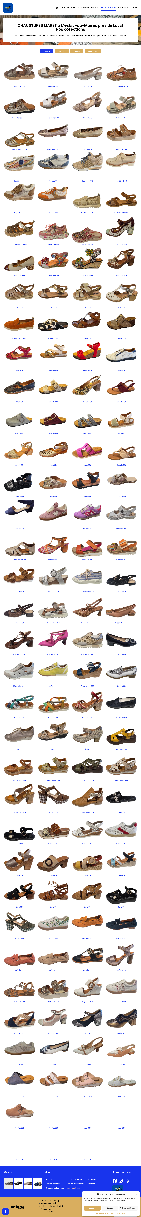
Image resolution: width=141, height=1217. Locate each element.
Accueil (49, 1179)
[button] (136, 1194)
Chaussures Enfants (75, 1184)
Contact (134, 7)
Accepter (92, 1208)
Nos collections (88, 7)
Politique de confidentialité (117, 1213)
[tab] (46, 51)
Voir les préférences (128, 1208)
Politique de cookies (101, 1213)
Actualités (123, 7)
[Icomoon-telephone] (127, 1180)
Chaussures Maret (70, 7)
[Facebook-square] (114, 1180)
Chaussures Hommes (76, 1179)
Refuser (110, 1208)
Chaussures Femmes (55, 1188)
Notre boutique (108, 7)
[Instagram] (121, 1180)
